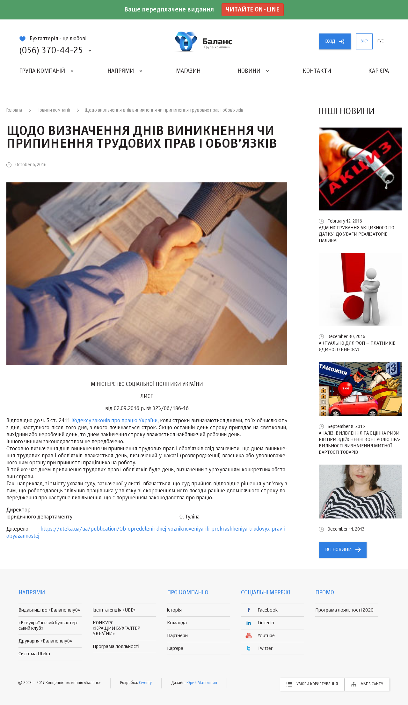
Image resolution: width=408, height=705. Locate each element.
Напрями (120, 71)
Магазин (188, 71)
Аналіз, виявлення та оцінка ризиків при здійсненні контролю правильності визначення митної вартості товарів (360, 443)
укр (364, 41)
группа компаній (204, 41)
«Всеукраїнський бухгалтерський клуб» (48, 626)
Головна (14, 110)
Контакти (316, 71)
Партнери (177, 635)
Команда (177, 623)
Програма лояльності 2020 (344, 610)
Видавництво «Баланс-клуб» (49, 610)
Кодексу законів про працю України (114, 420)
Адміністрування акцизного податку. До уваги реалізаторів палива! (357, 234)
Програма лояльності (116, 646)
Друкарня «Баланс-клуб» (45, 641)
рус (380, 41)
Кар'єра (378, 71)
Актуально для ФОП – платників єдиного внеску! (357, 346)
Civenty (145, 683)
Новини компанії (53, 110)
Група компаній (42, 71)
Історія (174, 610)
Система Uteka (34, 653)
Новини (248, 71)
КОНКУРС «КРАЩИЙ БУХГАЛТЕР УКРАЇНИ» (116, 628)
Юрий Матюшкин (201, 683)
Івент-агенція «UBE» (114, 610)
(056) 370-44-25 (51, 50)
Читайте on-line (253, 10)
